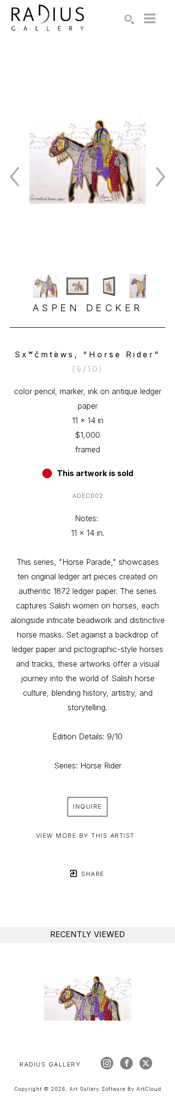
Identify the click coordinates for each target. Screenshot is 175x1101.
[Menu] (150, 18)
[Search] (129, 19)
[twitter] (146, 1063)
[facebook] (126, 1063)
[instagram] (107, 1063)
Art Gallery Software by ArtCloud (115, 1089)
